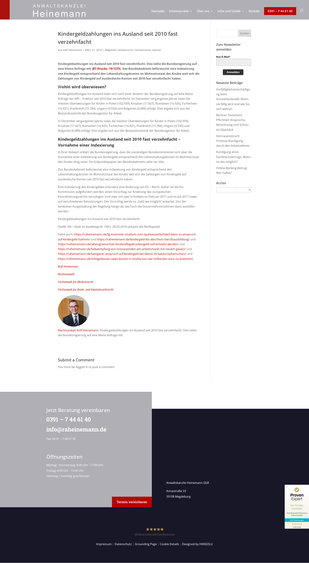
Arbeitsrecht (125, 50)
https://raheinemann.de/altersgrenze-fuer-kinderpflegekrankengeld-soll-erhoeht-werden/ (118, 244)
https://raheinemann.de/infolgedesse (83, 259)
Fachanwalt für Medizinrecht (75, 282)
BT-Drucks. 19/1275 (106, 69)
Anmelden (233, 72)
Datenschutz (123, 544)
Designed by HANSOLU (197, 544)
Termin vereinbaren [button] (132, 502)
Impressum (104, 544)
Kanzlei (156, 50)
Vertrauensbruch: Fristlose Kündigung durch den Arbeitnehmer (233, 141)
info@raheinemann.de (76, 429)
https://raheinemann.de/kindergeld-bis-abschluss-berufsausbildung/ (143, 239)
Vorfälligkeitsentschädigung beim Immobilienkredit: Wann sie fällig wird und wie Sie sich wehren (233, 99)
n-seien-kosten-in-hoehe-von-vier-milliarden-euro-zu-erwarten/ (150, 259)
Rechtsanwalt (66, 274)
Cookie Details (169, 544)
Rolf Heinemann (72, 50)
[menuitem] (157, 14)
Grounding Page (146, 544)
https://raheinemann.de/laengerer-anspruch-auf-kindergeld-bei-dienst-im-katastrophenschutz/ (122, 254)
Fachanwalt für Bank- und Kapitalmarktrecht (85, 290)
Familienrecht (142, 50)
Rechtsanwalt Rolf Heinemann (78, 330)
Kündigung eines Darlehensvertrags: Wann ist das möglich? (233, 157)
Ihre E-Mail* (223, 56)
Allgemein (111, 50)
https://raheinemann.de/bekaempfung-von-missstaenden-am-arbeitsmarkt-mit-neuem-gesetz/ (122, 249)
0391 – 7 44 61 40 (68, 419)
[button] (244, 33)
